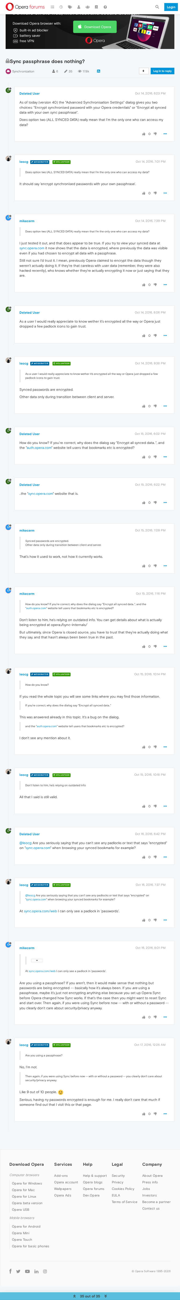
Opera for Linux (24, 1196)
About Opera (152, 1175)
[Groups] (87, 7)
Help (87, 1164)
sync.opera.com (31, 248)
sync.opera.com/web (40, 911)
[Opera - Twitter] (18, 1271)
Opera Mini (20, 1233)
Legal (117, 1164)
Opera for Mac (23, 1190)
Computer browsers (24, 1175)
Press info (150, 1182)
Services (63, 1164)
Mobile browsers (21, 1218)
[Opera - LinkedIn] (36, 1271)
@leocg (25, 843)
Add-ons (61, 1175)
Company (152, 1164)
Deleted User (29, 93)
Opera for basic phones (30, 1246)
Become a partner (156, 1202)
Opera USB (21, 1209)
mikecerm (26, 221)
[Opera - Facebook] (10, 1271)
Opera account (66, 1182)
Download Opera (97, 27)
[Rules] (96, 7)
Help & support (95, 1175)
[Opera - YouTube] (27, 1271)
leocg (23, 162)
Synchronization (23, 71)
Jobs (146, 1189)
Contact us (151, 1208)
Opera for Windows (27, 1183)
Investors (149, 1195)
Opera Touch (22, 1239)
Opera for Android (26, 1226)
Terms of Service (125, 1202)
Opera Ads (62, 1195)
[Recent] (61, 7)
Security (118, 1175)
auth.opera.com (39, 448)
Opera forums (94, 1189)
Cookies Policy (123, 1189)
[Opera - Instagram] (45, 1271)
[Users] (79, 7)
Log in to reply (162, 71)
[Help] (105, 7)
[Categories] (52, 7)
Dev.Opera (91, 1195)
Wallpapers (62, 1189)
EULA (116, 1195)
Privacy (117, 1182)
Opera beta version (27, 1203)
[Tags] (70, 7)
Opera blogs (92, 1182)
